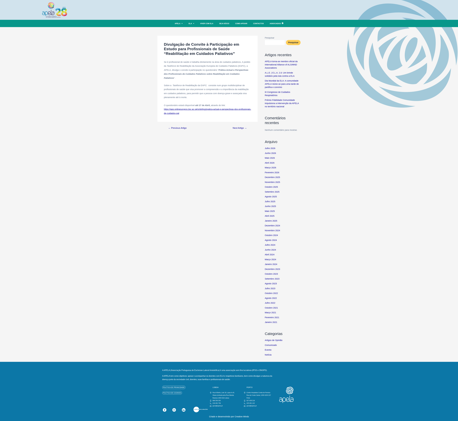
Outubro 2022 (271, 293)
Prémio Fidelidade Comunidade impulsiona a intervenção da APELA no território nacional (282, 103)
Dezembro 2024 (272, 225)
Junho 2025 (270, 206)
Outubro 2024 (271, 235)
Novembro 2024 (272, 230)
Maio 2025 (270, 211)
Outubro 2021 (271, 308)
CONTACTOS (258, 23)
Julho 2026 (270, 148)
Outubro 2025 (271, 187)
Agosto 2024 (271, 240)
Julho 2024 (270, 245)
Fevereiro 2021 (272, 317)
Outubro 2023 (271, 274)
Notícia (268, 355)
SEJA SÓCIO (224, 23)
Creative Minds (242, 416)
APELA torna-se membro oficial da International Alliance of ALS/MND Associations (281, 64)
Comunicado (271, 345)
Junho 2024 (270, 250)
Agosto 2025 (271, 196)
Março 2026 (270, 167)
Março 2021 (270, 312)
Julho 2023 (270, 288)
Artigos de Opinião (273, 340)
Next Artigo (240, 128)
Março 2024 (270, 259)
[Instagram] (174, 410)
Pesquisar (269, 38)
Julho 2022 (270, 303)
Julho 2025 (270, 201)
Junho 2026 (270, 153)
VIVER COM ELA (206, 23)
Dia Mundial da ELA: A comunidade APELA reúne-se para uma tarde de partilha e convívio (282, 84)
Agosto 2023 (271, 283)
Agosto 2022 (271, 298)
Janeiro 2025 (271, 221)
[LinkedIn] (183, 410)
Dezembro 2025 (272, 177)
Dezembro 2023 (272, 269)
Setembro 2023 (272, 279)
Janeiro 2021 (271, 322)
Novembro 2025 (272, 182)
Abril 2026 (269, 163)
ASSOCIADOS (275, 23)
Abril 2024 (269, 254)
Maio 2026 (270, 158)
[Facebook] (164, 410)
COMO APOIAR (241, 23)
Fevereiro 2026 (272, 172)
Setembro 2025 (272, 192)
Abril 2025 (269, 216)
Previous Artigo (177, 128)
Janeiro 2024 (271, 264)
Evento (268, 350)
